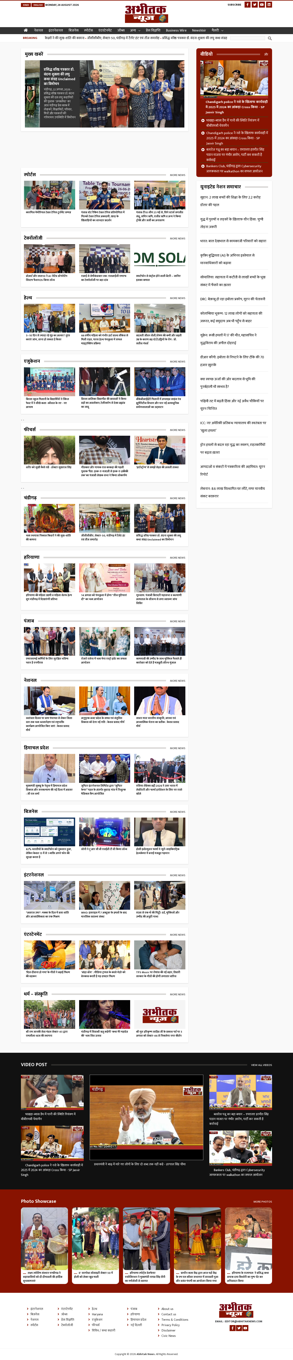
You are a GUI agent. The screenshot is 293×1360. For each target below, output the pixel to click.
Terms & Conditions (174, 1320)
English (38, 5)
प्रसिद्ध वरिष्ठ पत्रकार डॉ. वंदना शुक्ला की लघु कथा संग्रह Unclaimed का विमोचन (167, 38)
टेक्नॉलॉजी (67, 1325)
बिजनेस (74, 31)
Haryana (97, 1314)
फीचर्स (95, 1325)
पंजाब (134, 1309)
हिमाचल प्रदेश (138, 1320)
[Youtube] (262, 5)
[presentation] (207, 85)
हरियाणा (135, 1314)
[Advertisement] (93, 144)
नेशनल (38, 31)
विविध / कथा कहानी (103, 1330)
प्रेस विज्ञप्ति (153, 31)
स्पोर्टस (88, 31)
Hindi (26, 5)
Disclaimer (168, 1330)
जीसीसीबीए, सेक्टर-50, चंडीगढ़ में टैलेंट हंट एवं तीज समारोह (80, 38)
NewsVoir (199, 31)
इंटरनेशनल (56, 31)
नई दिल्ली (136, 1325)
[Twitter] (255, 5)
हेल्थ (94, 1309)
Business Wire (176, 31)
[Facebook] (248, 5)
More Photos (263, 1201)
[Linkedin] (269, 5)
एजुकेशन (97, 1320)
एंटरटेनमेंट (105, 31)
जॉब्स (121, 31)
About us (167, 1309)
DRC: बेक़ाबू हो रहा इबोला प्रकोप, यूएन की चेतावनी (232, 299)
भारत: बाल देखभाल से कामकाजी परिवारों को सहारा (233, 241)
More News (177, 175)
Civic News (168, 1336)
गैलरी (215, 31)
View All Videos (261, 1065)
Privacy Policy (170, 1325)
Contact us (168, 1314)
